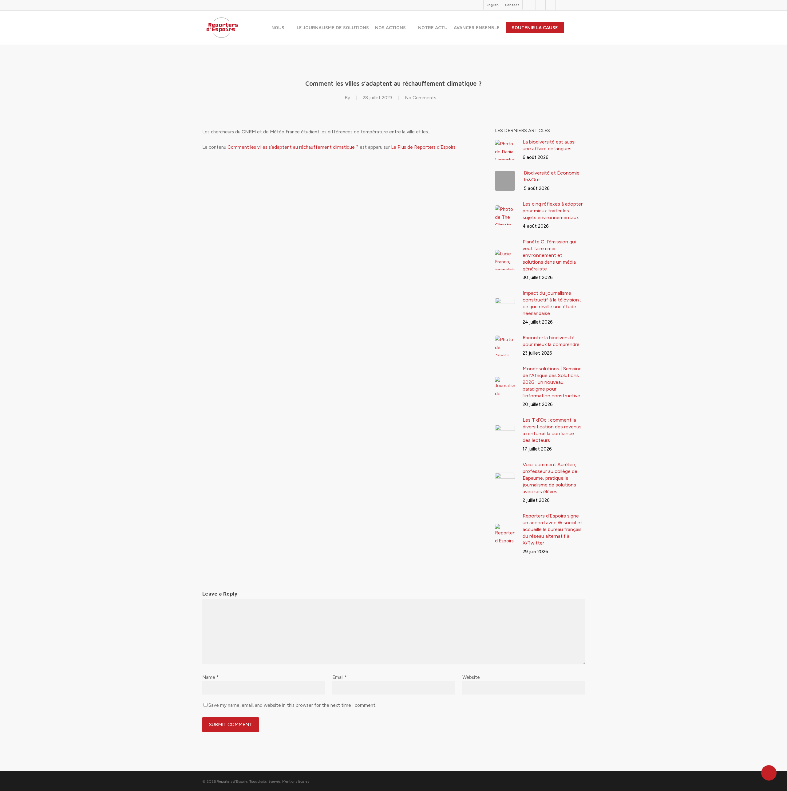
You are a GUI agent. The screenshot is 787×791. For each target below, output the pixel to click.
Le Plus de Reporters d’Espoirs (423, 147)
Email (339, 677)
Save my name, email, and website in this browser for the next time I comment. (292, 705)
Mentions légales (295, 781)
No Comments (420, 97)
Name (210, 677)
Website (471, 677)
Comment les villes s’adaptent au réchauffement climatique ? (292, 147)
